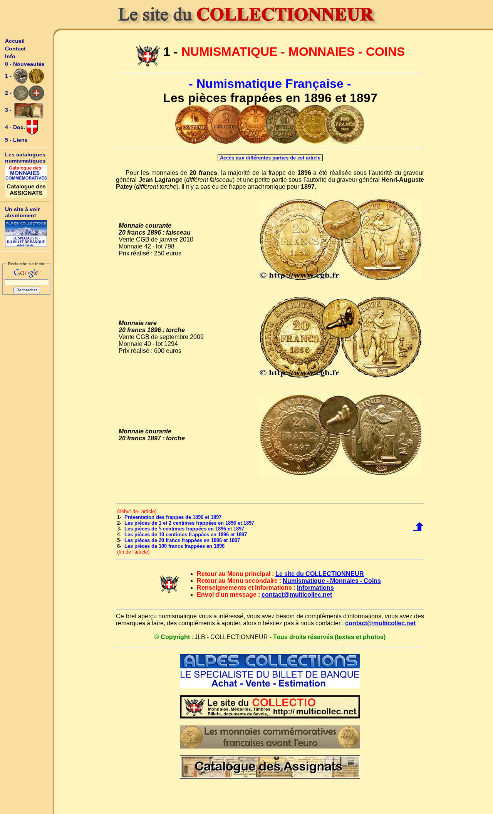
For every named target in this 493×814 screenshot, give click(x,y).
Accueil (15, 41)
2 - (9, 93)
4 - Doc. (16, 127)
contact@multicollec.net (297, 594)
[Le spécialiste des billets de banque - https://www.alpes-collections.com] (26, 233)
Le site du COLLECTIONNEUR (319, 574)
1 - (9, 76)
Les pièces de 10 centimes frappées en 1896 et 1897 (185, 534)
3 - (9, 110)
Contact (15, 48)
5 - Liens (16, 140)
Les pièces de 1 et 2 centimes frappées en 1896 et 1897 (189, 523)
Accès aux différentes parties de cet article (270, 158)
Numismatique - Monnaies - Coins (332, 580)
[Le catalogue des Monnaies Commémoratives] (26, 172)
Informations (315, 587)
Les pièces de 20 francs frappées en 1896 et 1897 (182, 540)
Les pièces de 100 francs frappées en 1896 (174, 546)
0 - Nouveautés (25, 64)
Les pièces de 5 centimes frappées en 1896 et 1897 (184, 529)
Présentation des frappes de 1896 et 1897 (172, 517)
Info (10, 56)
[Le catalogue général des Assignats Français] (26, 189)
